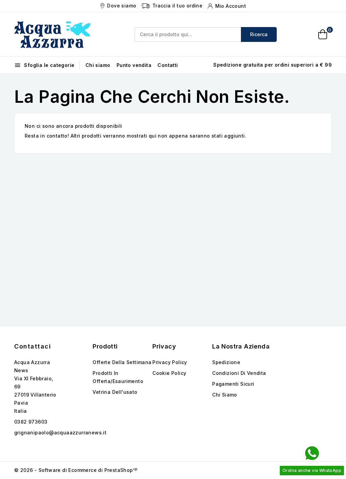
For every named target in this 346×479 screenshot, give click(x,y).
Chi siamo (97, 65)
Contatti (167, 65)
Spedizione (226, 362)
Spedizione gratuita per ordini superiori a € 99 (272, 65)
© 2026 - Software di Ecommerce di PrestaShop (75, 470)
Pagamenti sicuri (233, 384)
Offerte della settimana (122, 362)
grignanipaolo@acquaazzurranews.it (60, 432)
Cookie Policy (169, 373)
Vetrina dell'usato (115, 392)
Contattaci (32, 346)
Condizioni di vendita (239, 373)
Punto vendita (134, 65)
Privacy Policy (169, 362)
